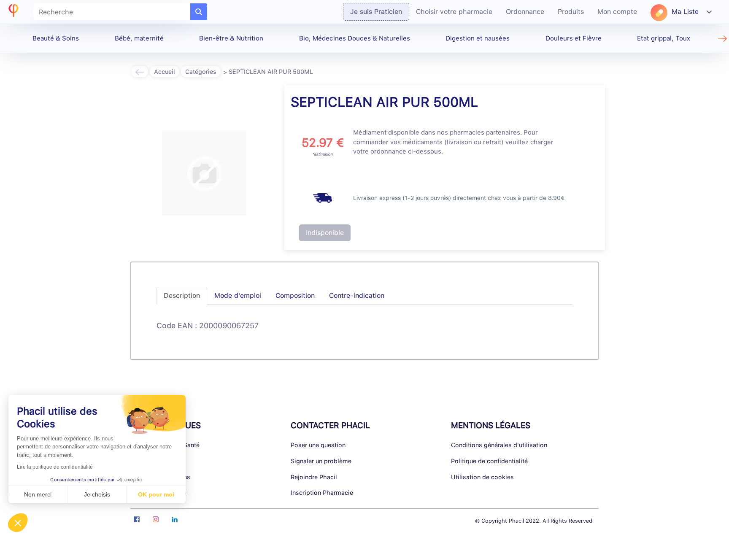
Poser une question (318, 444)
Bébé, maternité (139, 38)
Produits (571, 12)
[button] (18, 523)
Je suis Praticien (376, 12)
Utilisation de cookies (482, 476)
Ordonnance (525, 12)
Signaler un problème (321, 460)
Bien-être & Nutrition (231, 38)
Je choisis (97, 494)
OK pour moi (156, 494)
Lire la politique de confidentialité (55, 467)
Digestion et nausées (478, 38)
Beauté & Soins (55, 38)
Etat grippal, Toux (663, 38)
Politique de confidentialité (489, 460)
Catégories (200, 71)
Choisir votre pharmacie (454, 12)
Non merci (37, 494)
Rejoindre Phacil (314, 476)
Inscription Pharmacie (322, 492)
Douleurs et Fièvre (573, 38)
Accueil (164, 71)
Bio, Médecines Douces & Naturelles (354, 38)
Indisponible (325, 233)
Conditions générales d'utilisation (499, 444)
